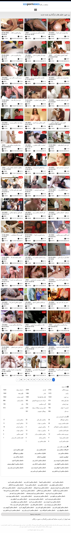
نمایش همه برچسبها (35, 514)
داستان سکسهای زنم (62, 510)
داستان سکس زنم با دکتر (8, 487)
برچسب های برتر (62, 447)
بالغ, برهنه (13, 393)
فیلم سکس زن (36, 441)
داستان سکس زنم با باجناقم (16, 485)
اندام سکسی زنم (41, 449)
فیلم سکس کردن (58, 441)
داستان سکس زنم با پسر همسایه (35, 493)
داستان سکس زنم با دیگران (60, 490)
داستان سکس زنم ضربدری (41, 496)
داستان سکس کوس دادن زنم (60, 507)
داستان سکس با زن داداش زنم (60, 471)
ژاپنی (58, 393)
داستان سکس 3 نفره (17, 460)
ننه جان (58, 411)
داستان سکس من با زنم (35, 502)
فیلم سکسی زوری (58, 423)
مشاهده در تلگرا (44, 4)
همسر (13, 408)
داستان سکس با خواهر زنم (61, 467)
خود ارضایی (58, 404)
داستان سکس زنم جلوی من (57, 496)
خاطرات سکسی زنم (40, 453)
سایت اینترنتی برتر (61, 417)
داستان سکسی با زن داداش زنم (11, 510)
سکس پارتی (13, 419)
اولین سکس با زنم (18, 449)
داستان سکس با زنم (58, 482)
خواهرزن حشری (64, 457)
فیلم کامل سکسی (58, 430)
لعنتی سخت (13, 397)
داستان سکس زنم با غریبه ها (11, 490)
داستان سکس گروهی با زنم (26, 507)
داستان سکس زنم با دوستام (41, 487)
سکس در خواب (36, 423)
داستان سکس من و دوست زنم (53, 504)
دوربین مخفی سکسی (58, 434)
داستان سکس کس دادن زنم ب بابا (19, 504)
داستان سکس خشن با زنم (15, 482)
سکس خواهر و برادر (36, 434)
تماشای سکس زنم (63, 453)
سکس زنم (41, 529)
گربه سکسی (36, 404)
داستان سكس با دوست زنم (61, 460)
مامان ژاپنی (13, 400)
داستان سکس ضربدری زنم (36, 499)
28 (21, 379)
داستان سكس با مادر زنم (39, 460)
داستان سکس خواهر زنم (56, 485)
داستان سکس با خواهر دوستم (15, 464)
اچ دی (36, 390)
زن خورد (58, 397)
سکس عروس (36, 427)
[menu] (35, 10)
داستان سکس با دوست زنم (38, 467)
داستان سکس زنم (43, 485)
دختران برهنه (13, 390)
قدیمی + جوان (58, 408)
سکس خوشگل (58, 419)
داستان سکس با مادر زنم (30, 482)
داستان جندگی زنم (18, 457)
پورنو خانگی (58, 390)
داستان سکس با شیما (45, 482)
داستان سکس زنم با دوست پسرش (60, 487)
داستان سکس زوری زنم (12, 496)
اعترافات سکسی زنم (62, 449)
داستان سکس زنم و (26, 496)
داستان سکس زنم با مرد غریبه (54, 493)
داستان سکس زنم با (30, 485)
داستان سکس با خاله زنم (39, 464)
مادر (36, 393)
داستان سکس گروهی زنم (10, 507)
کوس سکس (13, 434)
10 (28, 379)
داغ (13, 404)
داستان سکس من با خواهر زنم (19, 499)
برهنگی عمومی (36, 411)
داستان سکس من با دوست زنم (52, 502)
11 (24, 379)
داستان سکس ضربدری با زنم (53, 499)
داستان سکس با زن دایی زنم (38, 471)
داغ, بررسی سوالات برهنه (36, 408)
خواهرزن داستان (41, 457)
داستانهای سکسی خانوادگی (58, 427)
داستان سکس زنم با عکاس (44, 490)
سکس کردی (13, 423)
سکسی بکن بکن (36, 419)
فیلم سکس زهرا (58, 437)
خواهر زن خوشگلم (18, 453)
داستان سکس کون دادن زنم (43, 507)
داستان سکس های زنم (37, 504)
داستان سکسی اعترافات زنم (47, 510)
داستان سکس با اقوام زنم (61, 464)
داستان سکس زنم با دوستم (24, 487)
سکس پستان (36, 437)
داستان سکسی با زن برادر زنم (30, 510)
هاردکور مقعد (58, 400)
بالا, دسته (64, 387)
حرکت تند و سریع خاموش (36, 400)
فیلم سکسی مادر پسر (13, 437)
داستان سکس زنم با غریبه (28, 490)
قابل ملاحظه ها (36, 397)
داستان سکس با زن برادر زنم (15, 467)
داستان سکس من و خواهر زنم (19, 502)
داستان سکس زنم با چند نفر (17, 493)
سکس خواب (13, 430)
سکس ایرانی (13, 427)
